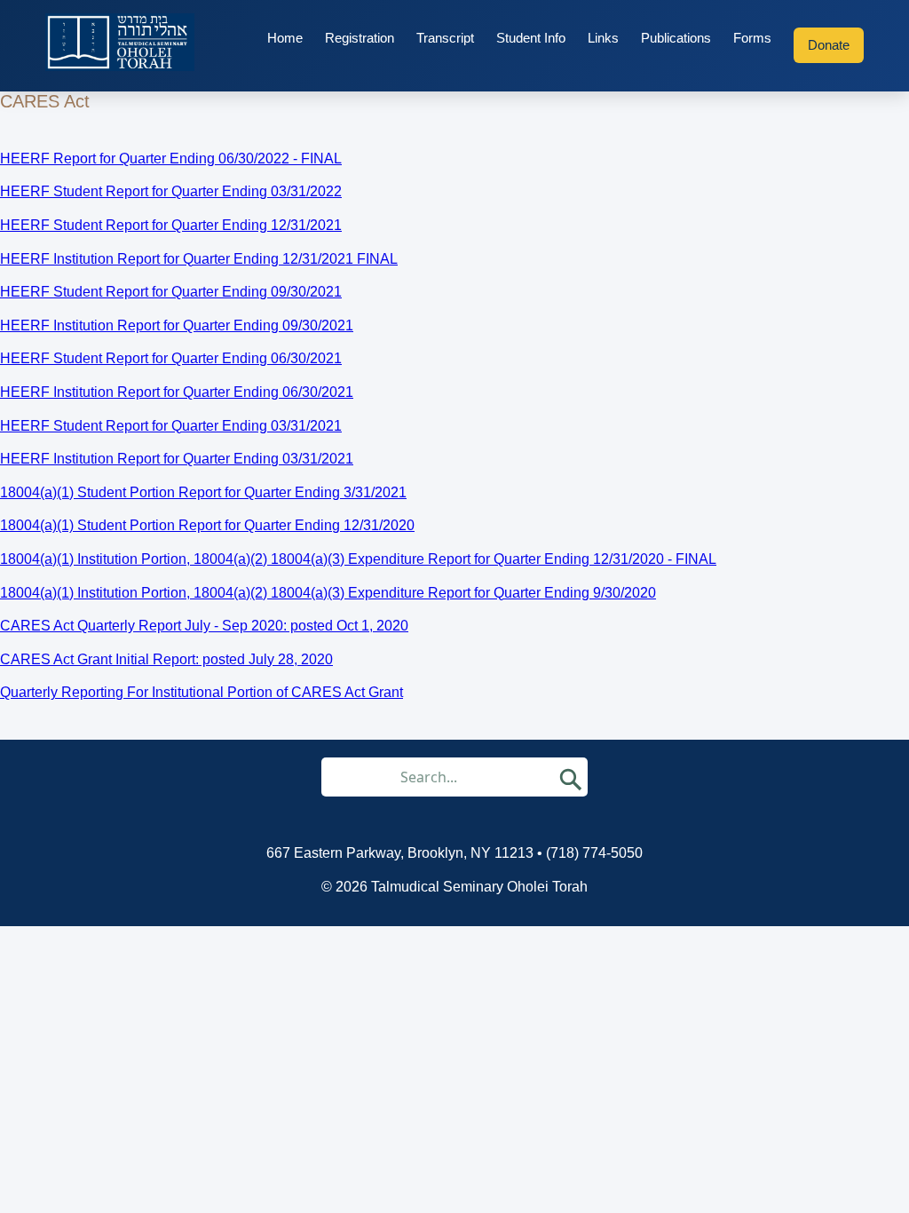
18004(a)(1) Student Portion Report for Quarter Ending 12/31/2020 (207, 525)
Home (285, 37)
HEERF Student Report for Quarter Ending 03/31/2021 (171, 425)
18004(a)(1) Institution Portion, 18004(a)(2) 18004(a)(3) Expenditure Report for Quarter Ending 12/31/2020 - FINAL (358, 559)
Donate (829, 44)
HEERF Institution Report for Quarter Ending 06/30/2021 (176, 392)
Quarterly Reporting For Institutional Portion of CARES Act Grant (201, 692)
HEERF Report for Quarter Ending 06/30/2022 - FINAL (171, 158)
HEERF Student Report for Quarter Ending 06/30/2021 (171, 358)
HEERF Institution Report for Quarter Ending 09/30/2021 (176, 325)
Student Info (530, 37)
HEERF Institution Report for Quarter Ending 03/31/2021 (176, 458)
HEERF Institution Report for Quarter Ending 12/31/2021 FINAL (199, 258)
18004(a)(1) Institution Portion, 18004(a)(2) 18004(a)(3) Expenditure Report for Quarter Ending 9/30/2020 (328, 592)
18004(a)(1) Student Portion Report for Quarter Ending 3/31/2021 (203, 492)
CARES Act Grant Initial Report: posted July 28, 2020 (166, 659)
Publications (676, 37)
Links (603, 37)
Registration (359, 37)
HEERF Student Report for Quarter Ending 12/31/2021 (171, 225)
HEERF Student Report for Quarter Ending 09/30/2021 (171, 291)
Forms (752, 37)
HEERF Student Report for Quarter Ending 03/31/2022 (171, 191)
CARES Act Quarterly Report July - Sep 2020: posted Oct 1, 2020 (204, 625)
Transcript (445, 37)
